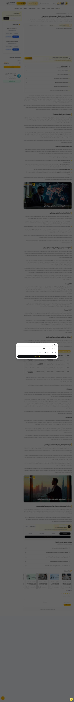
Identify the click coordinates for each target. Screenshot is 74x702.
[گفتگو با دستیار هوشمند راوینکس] (71, 699)
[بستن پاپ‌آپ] (18, 345)
